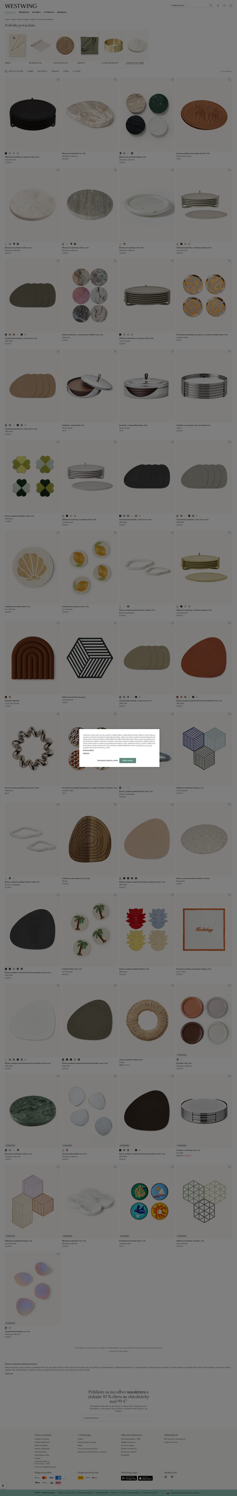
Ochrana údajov (88, 750)
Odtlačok (86, 753)
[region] (119, 748)
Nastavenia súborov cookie (107, 760)
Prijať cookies (128, 760)
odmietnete (148, 745)
